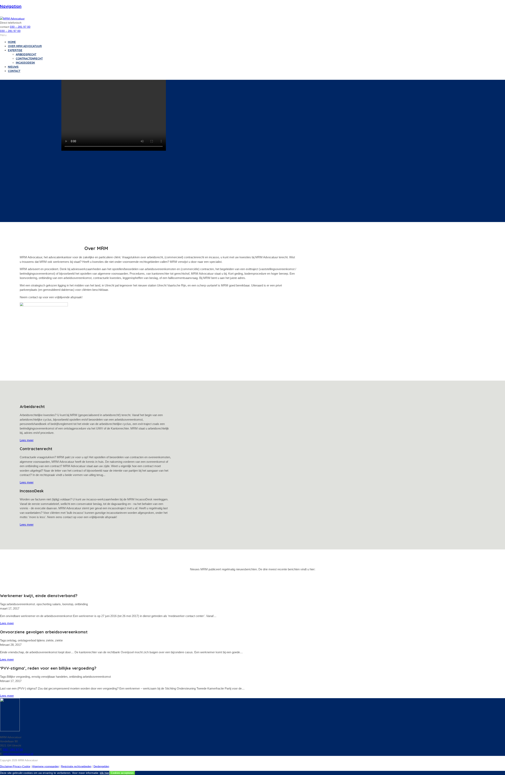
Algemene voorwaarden (45, 766)
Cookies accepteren (122, 772)
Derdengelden (101, 766)
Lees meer (27, 440)
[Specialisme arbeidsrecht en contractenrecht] (12, 18)
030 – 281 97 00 (20, 26)
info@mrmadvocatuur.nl (18, 753)
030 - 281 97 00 (13, 749)
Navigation (11, 6)
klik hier (104, 772)
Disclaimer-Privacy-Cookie (15, 766)
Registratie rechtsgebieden (76, 766)
